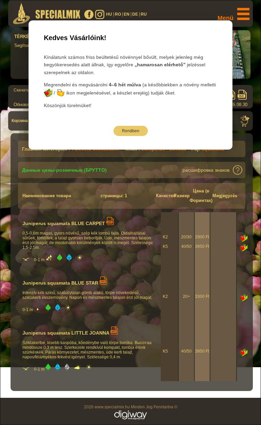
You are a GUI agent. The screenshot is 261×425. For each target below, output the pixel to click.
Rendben (130, 131)
